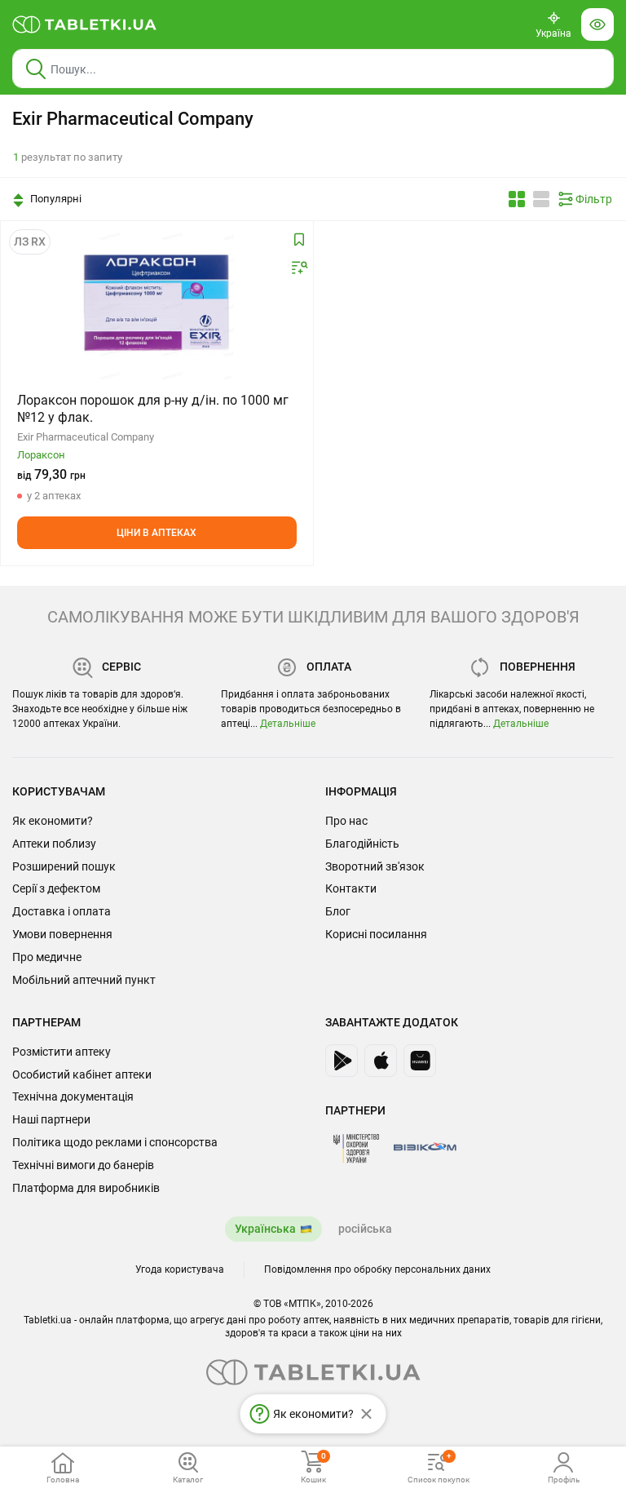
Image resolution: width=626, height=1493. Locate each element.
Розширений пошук (64, 866)
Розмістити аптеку (61, 1051)
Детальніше (287, 723)
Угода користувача (179, 1269)
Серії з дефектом (56, 888)
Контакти (351, 888)
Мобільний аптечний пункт (84, 979)
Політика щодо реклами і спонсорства (115, 1142)
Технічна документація (73, 1096)
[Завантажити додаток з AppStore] (380, 1060)
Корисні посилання (376, 934)
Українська (265, 1228)
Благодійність (362, 843)
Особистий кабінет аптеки (82, 1074)
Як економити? (52, 820)
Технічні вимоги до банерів (83, 1165)
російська (365, 1228)
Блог (337, 911)
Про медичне (47, 957)
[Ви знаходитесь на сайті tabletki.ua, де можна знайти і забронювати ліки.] (84, 24)
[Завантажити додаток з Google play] (341, 1060)
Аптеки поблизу (54, 843)
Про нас (346, 820)
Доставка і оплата (61, 911)
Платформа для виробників (86, 1187)
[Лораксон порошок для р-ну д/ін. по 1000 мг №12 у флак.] (156, 302)
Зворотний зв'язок (375, 866)
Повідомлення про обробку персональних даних (377, 1269)
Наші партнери (51, 1119)
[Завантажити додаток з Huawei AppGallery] (419, 1060)
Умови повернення (62, 934)
